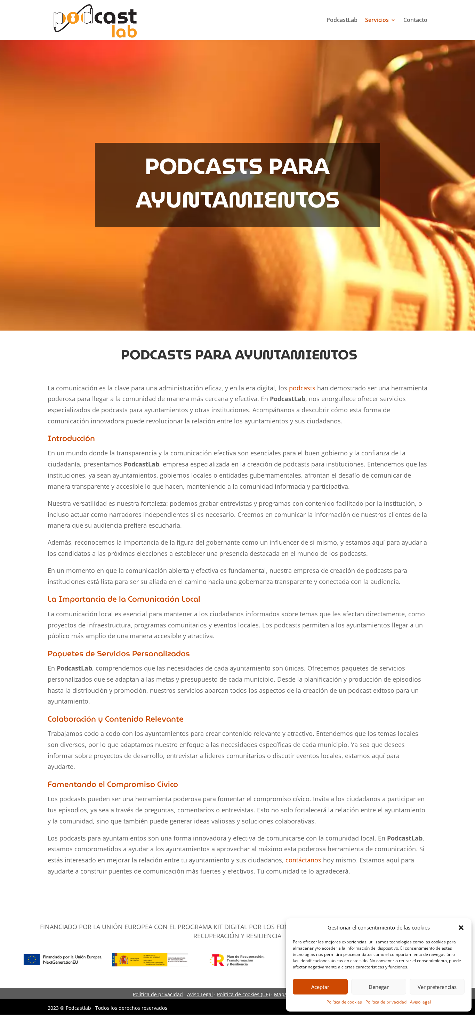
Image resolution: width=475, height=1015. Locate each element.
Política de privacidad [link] (385, 1002)
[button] (461, 927)
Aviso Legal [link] (200, 994)
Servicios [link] (377, 20)
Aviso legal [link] (420, 1002)
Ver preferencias (437, 986)
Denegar (379, 986)
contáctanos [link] (303, 860)
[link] (96, 19)
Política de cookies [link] (344, 1002)
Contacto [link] (415, 20)
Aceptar (320, 986)
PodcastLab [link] (342, 20)
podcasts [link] (302, 388)
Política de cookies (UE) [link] (243, 994)
